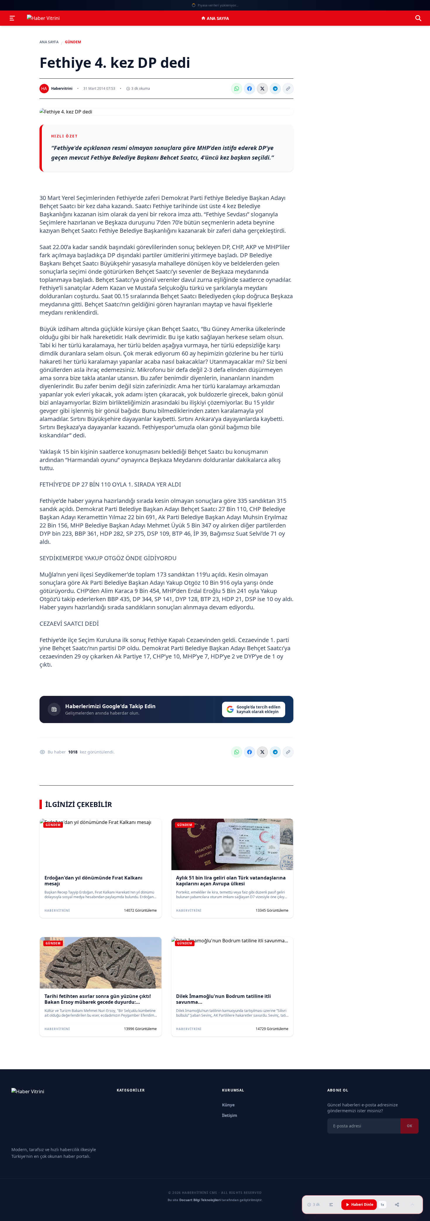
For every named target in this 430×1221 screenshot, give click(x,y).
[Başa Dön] (412, 1204)
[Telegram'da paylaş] (275, 88)
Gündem (73, 42)
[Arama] (418, 18)
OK (409, 1125)
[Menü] (12, 18)
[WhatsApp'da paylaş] (236, 88)
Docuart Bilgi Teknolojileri (200, 1200)
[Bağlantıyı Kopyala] (288, 88)
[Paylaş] (397, 1204)
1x (382, 1205)
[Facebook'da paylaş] (249, 88)
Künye (228, 1105)
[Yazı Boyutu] (331, 1204)
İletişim (229, 1115)
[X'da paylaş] (262, 88)
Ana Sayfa (218, 18)
